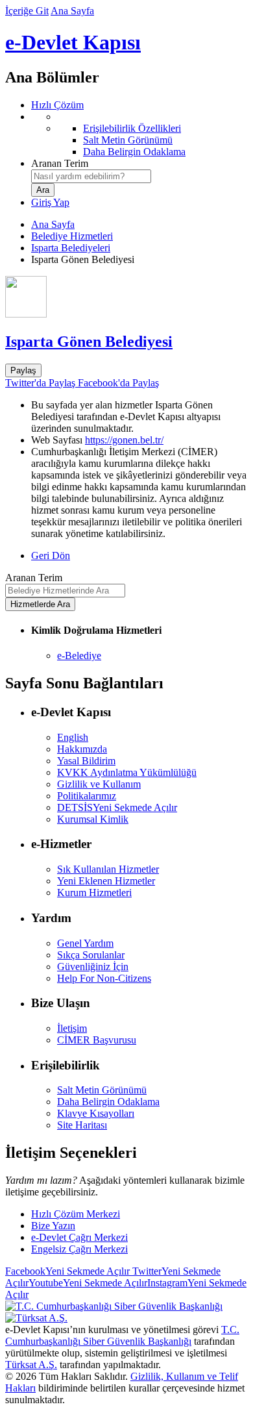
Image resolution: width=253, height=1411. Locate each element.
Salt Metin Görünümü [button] (102, 1089)
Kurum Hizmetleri (94, 892)
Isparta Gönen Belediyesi (89, 341)
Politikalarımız (86, 795)
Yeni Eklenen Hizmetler (106, 880)
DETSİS (117, 807)
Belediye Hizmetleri (72, 236)
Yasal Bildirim (86, 760)
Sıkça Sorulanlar (91, 954)
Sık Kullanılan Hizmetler (108, 869)
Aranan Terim (59, 163)
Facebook (67, 1271)
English (72, 737)
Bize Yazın (53, 1225)
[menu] (139, 134)
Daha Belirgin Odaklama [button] (108, 1101)
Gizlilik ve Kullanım (99, 784)
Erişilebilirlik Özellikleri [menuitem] (132, 128)
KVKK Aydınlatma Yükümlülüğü (127, 772)
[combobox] (91, 176)
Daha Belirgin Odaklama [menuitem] (134, 151)
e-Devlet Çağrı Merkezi (79, 1237)
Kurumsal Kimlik (92, 819)
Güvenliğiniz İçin (92, 966)
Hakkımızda (82, 749)
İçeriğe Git (27, 10)
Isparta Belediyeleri (70, 247)
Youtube (88, 1282)
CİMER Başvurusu (96, 1039)
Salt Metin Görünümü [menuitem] (128, 139)
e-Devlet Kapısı (73, 42)
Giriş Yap (50, 202)
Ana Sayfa (72, 10)
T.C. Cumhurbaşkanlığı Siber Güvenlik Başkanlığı (122, 1335)
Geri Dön (50, 555)
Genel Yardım (85, 943)
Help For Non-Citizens (104, 978)
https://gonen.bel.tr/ (124, 439)
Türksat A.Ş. (31, 1364)
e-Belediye (79, 655)
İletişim (72, 1028)
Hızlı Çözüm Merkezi (75, 1213)
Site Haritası (82, 1124)
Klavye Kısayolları (95, 1113)
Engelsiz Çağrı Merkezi (79, 1249)
